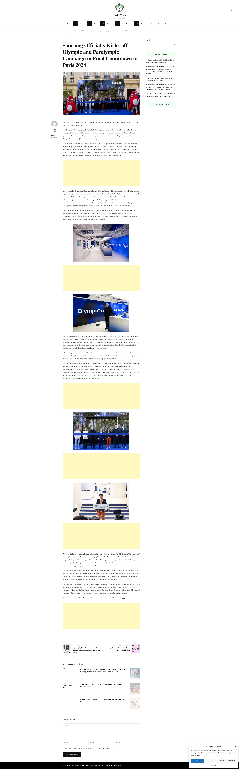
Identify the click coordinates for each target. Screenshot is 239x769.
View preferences (227, 760)
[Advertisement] (101, 173)
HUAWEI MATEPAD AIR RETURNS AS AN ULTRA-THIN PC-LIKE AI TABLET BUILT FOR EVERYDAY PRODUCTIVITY (160, 87)
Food (95, 24)
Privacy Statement (214, 765)
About (82, 24)
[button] (235, 746)
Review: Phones (68, 685)
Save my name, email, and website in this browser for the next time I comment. (88, 748)
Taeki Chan (119, 15)
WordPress (109, 765)
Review (143, 24)
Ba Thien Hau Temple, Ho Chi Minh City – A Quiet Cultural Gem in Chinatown (160, 61)
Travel (109, 24)
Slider (65, 687)
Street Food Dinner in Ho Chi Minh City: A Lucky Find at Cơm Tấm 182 (159, 79)
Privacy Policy (117, 765)
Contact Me (168, 24)
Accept (197, 760)
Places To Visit (126, 24)
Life (152, 24)
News (159, 24)
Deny (211, 760)
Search (148, 40)
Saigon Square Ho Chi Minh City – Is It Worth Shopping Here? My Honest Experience (160, 95)
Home (69, 24)
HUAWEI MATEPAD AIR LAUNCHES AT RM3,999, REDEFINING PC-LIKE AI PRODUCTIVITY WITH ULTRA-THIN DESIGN (160, 70)
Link (123, 598)
